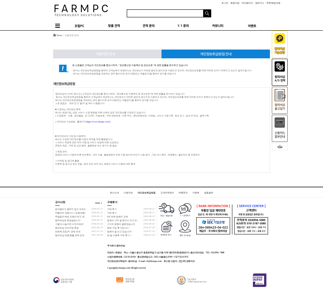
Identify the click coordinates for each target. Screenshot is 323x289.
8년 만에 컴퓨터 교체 (117, 216)
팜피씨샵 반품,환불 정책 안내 (69, 235)
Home (59, 35)
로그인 (225, 3)
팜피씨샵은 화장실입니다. (68, 220)
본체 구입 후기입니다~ (118, 228)
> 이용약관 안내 (71, 35)
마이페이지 (247, 3)
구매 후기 (112, 209)
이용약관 (128, 192)
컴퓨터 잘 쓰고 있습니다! (119, 231)
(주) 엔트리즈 (188, 261)
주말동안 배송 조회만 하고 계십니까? (73, 216)
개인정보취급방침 (147, 192)
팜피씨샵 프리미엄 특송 (67, 228)
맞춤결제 (208, 192)
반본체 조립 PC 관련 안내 (67, 231)
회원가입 (234, 3)
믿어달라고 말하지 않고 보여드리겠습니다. (76, 209)
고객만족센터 (167, 192)
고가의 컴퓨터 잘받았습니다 (121, 224)
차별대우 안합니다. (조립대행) (70, 213)
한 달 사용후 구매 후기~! (119, 235)
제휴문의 (183, 192)
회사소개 (114, 192)
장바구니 (259, 3)
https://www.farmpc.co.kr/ (98, 121)
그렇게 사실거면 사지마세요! (69, 224)
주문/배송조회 (273, 3)
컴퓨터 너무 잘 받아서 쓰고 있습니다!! (126, 220)
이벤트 (196, 192)
